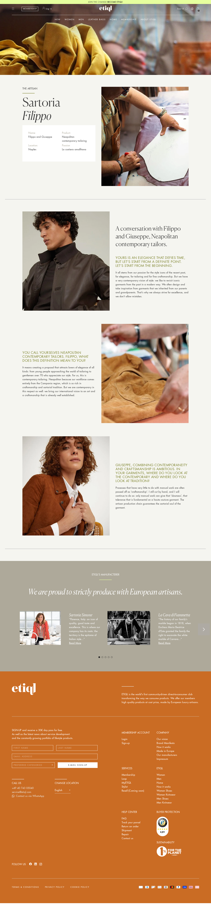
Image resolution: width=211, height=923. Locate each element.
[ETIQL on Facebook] (30, 864)
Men (159, 779)
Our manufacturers (167, 755)
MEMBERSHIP (30, 9)
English (58, 790)
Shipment (127, 830)
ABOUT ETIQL (148, 20)
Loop (124, 779)
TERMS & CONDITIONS (25, 887)
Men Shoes (162, 799)
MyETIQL (126, 783)
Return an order (130, 826)
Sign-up (126, 743)
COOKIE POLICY (79, 887)
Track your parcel (131, 822)
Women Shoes (164, 791)
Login (124, 739)
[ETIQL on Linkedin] (35, 864)
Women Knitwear (166, 795)
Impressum (162, 759)
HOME (113, 20)
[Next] (204, 629)
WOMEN (70, 20)
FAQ (124, 818)
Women (161, 775)
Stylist (125, 787)
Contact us (127, 838)
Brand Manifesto (166, 743)
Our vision (162, 739)
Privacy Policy (54, 887)
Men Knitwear (164, 802)
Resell (133, 791)
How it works (164, 747)
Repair (125, 834)
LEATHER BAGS (97, 20)
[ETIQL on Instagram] (40, 864)
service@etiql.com (21, 792)
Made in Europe (165, 751)
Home (160, 783)
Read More (75, 643)
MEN (81, 20)
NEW (57, 20)
